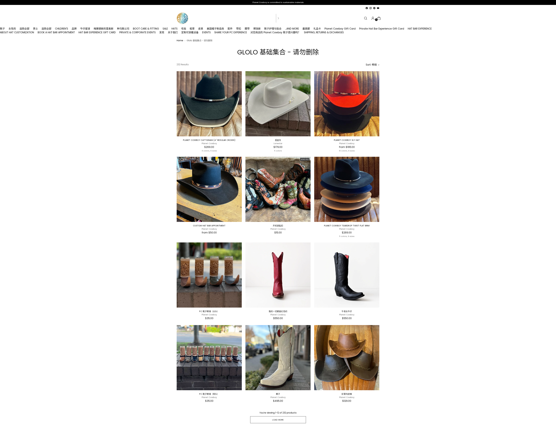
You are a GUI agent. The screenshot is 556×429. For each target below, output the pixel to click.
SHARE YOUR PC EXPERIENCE (230, 32)
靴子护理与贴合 (272, 28)
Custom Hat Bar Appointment (209, 225)
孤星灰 (278, 140)
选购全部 (24, 28)
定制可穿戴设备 (190, 32)
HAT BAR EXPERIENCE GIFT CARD (97, 32)
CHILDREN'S (61, 28)
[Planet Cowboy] (182, 18)
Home (180, 40)
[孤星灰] (278, 103)
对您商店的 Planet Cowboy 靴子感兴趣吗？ (275, 32)
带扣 (238, 28)
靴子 (2, 28)
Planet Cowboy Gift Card (340, 28)
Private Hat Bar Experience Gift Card (381, 28)
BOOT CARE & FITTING (146, 28)
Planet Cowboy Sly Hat (347, 140)
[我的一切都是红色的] (278, 275)
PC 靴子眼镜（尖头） (209, 311)
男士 (35, 28)
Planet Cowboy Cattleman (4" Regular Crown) (209, 140)
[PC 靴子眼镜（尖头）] (209, 275)
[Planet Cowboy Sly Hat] (346, 103)
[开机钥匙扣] (278, 189)
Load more (278, 419)
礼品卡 (317, 28)
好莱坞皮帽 (347, 394)
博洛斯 (257, 28)
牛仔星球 (85, 28)
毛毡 (183, 28)
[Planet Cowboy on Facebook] (366, 8)
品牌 (74, 28)
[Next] (278, 18)
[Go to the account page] (372, 18)
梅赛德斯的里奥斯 (103, 28)
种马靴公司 (123, 28)
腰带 (247, 28)
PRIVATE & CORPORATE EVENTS (137, 32)
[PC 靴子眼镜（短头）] (209, 357)
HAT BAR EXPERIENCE (420, 28)
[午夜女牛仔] (346, 275)
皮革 (200, 28)
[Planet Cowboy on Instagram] (370, 8)
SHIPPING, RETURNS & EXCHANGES (324, 32)
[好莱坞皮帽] (346, 357)
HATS (174, 28)
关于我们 (173, 32)
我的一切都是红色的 (278, 311)
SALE (165, 28)
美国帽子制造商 (215, 28)
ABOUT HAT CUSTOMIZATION (17, 32)
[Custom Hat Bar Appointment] (209, 189)
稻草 (192, 28)
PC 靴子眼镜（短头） (209, 394)
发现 (161, 32)
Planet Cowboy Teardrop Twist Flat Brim (347, 225)
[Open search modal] (365, 18)
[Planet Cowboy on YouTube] (378, 8)
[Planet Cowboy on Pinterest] (374, 8)
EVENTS (206, 32)
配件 (230, 28)
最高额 (306, 28)
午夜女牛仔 (347, 311)
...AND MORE (292, 28)
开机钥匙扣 (278, 225)
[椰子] (278, 357)
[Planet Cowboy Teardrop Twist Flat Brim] (346, 189)
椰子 (278, 394)
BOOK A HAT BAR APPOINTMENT (56, 32)
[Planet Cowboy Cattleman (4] (209, 103)
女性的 (12, 28)
